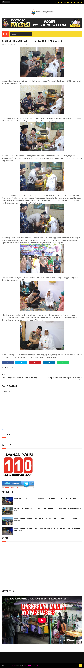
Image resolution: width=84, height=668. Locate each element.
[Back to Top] (80, 665)
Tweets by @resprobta (11, 487)
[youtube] (75, 2)
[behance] (68, 2)
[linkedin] (61, 2)
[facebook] (55, 2)
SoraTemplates (12, 665)
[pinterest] (78, 2)
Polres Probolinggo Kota (31, 665)
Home (5, 34)
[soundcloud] (81, 2)
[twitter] (58, 2)
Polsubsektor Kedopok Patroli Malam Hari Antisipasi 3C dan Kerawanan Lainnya (46, 498)
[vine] (71, 2)
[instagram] (65, 2)
